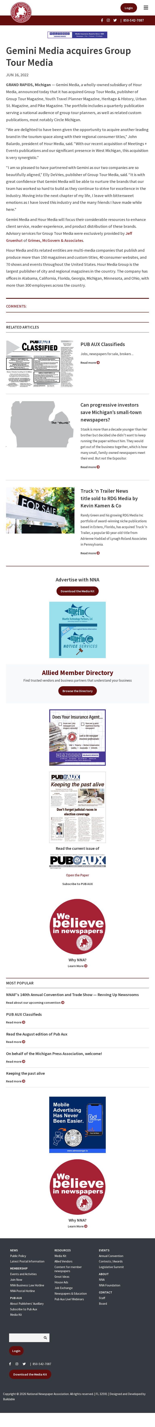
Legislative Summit (111, 1267)
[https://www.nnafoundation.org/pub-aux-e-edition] (77, 807)
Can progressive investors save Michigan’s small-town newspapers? (111, 412)
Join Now (16, 1280)
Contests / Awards (111, 1261)
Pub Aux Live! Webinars (69, 1299)
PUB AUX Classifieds (103, 344)
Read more (88, 363)
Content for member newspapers (68, 1269)
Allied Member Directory (77, 672)
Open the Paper (77, 875)
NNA (102, 1280)
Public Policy (18, 1256)
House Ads (61, 1282)
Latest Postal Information (27, 1261)
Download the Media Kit (77, 591)
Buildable (9, 1399)
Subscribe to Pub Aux (23, 1309)
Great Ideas (61, 1277)
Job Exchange (63, 1288)
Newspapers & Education (70, 1293)
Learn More (76, 966)
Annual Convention (111, 1256)
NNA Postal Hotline (22, 1291)
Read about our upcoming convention (33, 1002)
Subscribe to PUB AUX (77, 884)
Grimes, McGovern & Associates (55, 240)
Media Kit (16, 1315)
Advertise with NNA (77, 579)
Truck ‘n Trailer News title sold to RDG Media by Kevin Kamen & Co (109, 498)
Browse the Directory (78, 691)
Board (103, 1303)
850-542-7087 (42, 1364)
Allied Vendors (63, 1261)
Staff (102, 1298)
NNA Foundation (109, 1285)
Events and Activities (23, 1274)
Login (129, 8)
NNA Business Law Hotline (27, 1285)
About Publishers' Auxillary (27, 1303)
